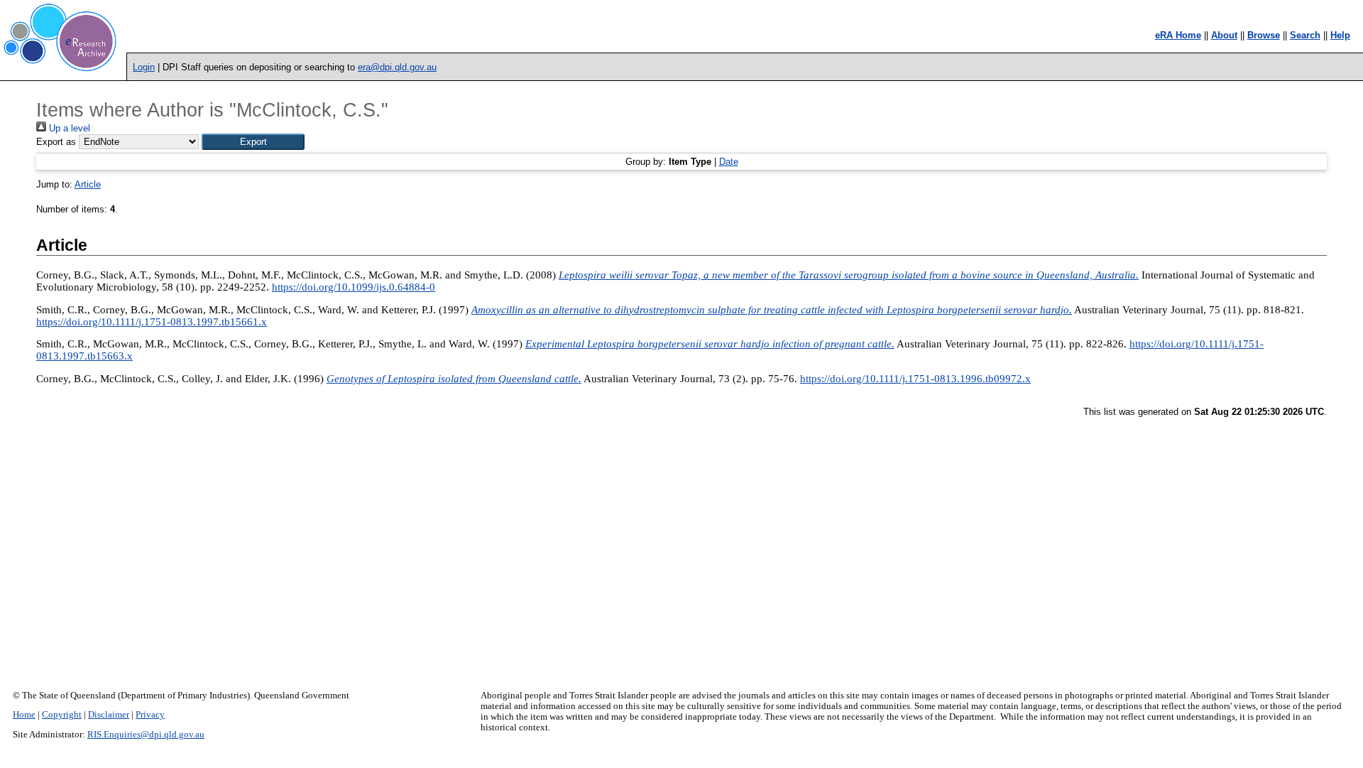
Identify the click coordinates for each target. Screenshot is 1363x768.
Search (1305, 35)
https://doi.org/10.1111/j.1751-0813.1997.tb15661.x (151, 322)
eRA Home (1178, 35)
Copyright (62, 715)
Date (728, 161)
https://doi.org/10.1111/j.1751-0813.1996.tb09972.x (915, 378)
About (1224, 35)
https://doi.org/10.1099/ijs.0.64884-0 (353, 287)
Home (24, 715)
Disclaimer (108, 715)
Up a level (68, 128)
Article (88, 184)
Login (144, 67)
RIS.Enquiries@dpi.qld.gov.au (145, 735)
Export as (56, 141)
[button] (253, 142)
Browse (1263, 35)
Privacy (150, 715)
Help (1340, 35)
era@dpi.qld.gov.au (397, 67)
